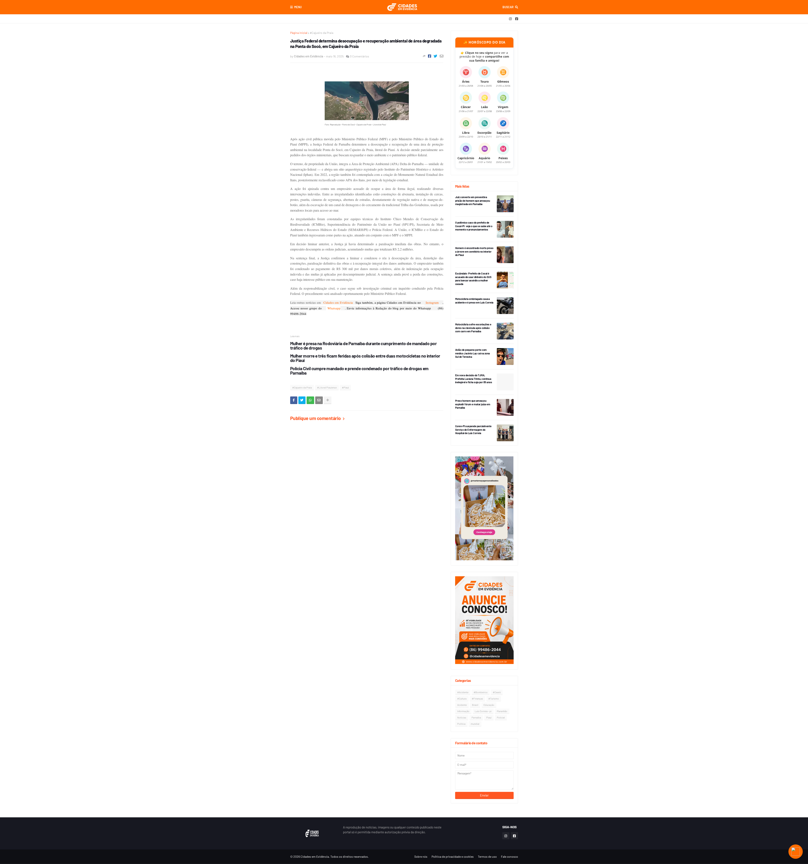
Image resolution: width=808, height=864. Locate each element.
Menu (298, 7)
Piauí (489, 717)
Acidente (462, 704)
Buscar (508, 7)
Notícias (461, 717)
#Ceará (497, 692)
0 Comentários (359, 56)
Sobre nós (420, 856)
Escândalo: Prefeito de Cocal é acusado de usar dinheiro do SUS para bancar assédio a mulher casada (473, 279)
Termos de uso (487, 856)
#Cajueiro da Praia (321, 32)
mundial (475, 723)
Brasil (475, 704)
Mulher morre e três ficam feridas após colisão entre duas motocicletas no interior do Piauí (365, 358)
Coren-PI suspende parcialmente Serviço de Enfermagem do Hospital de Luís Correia (473, 429)
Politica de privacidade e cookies (453, 856)
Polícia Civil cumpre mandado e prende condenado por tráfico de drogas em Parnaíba (359, 370)
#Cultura (461, 698)
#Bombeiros (481, 692)
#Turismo (493, 698)
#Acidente (462, 692)
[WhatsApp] (310, 400)
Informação (463, 711)
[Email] (441, 56)
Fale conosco (509, 856)
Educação (489, 704)
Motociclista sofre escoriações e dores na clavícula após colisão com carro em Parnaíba (473, 328)
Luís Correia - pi (483, 711)
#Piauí (345, 387)
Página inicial (298, 32)
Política (461, 723)
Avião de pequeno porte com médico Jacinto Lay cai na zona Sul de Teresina (472, 353)
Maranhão (502, 711)
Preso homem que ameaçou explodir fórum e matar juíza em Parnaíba (472, 404)
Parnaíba (476, 717)
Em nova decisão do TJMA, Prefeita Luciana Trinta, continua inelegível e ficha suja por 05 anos (473, 379)
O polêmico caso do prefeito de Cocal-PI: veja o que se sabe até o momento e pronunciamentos (473, 226)
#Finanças (477, 698)
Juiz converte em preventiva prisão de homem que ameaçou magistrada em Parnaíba (472, 200)
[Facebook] (429, 56)
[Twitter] (435, 56)
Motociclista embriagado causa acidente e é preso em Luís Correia (474, 300)
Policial (501, 717)
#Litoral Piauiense (327, 387)
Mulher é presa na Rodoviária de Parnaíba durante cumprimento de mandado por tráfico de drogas (363, 345)
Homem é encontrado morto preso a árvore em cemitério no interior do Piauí (474, 251)
